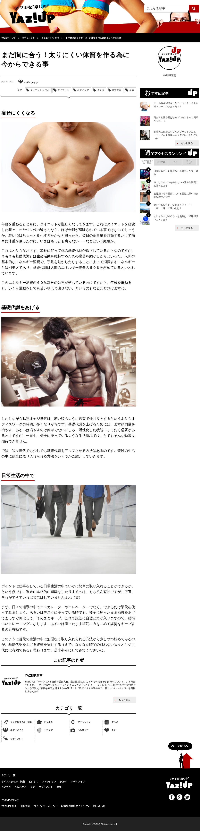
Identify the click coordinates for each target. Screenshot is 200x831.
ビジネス (48, 722)
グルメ (115, 722)
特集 (59, 786)
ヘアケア (48, 730)
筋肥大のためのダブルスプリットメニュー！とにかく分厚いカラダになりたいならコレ (176, 135)
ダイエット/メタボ (39, 90)
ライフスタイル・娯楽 (21, 722)
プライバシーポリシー (45, 806)
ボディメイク (16, 730)
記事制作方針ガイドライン (75, 806)
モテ (114, 730)
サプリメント (16, 739)
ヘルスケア (83, 730)
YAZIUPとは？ (9, 806)
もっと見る (124, 699)
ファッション (84, 722)
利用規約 (25, 806)
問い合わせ (99, 806)
